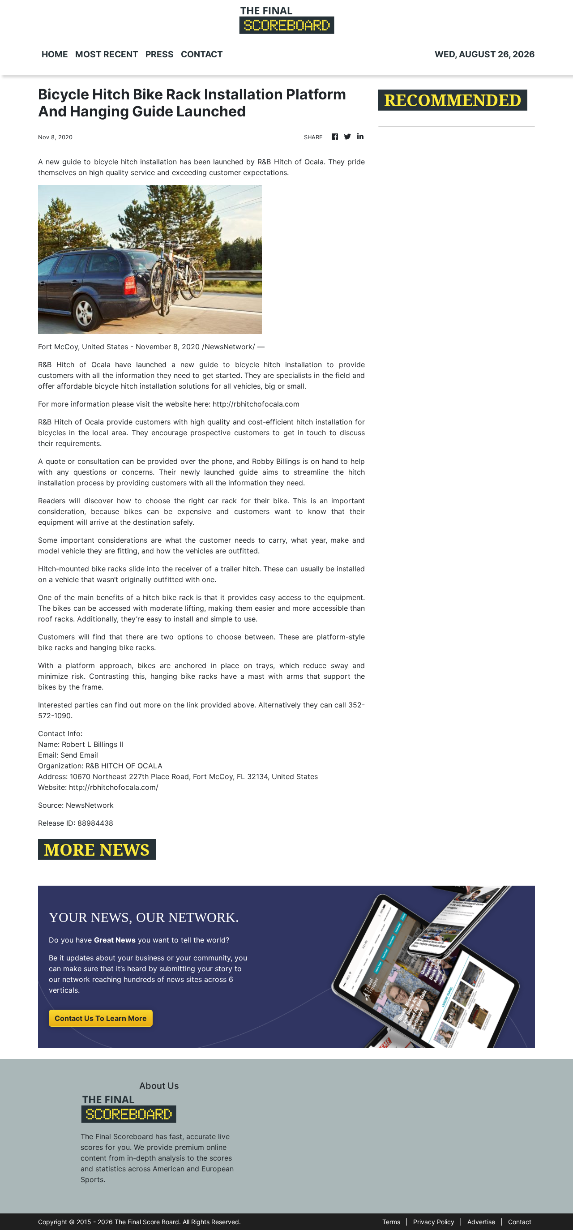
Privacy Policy (433, 1222)
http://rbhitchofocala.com (256, 403)
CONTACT (202, 54)
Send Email (79, 754)
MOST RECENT (106, 54)
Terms (391, 1222)
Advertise (481, 1222)
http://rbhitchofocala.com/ (113, 787)
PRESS (159, 54)
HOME (55, 54)
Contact (519, 1222)
